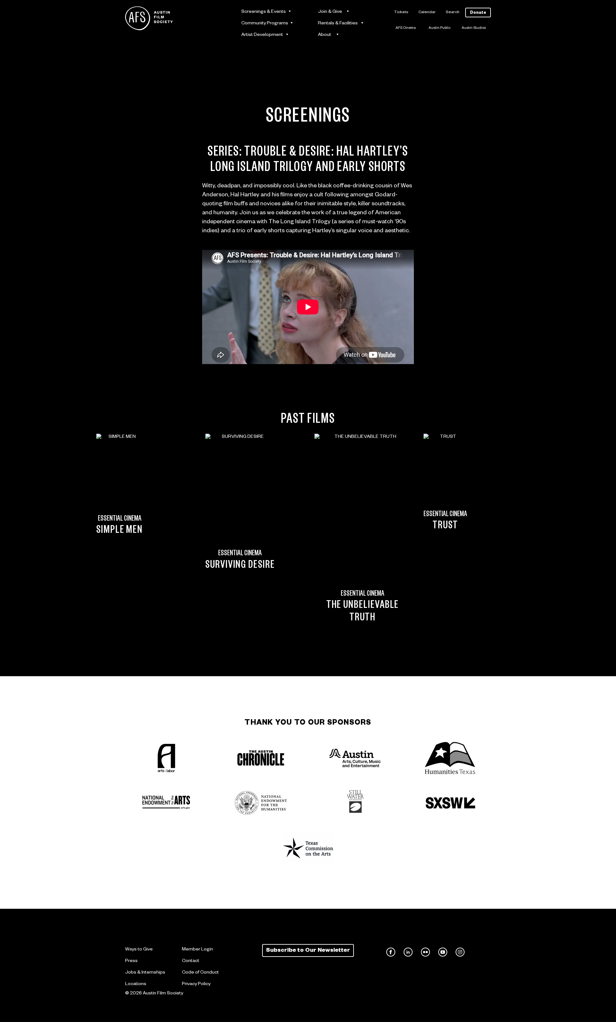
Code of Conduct (200, 972)
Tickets (401, 12)
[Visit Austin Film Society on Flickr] (425, 952)
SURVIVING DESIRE (240, 566)
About (324, 35)
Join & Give (330, 12)
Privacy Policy (196, 984)
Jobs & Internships (145, 972)
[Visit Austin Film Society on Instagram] (460, 952)
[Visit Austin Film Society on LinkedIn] (408, 952)
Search (452, 12)
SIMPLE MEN (119, 531)
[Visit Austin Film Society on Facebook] (391, 952)
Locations (135, 984)
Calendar (427, 12)
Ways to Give (139, 949)
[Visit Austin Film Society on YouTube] (443, 952)
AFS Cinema (406, 28)
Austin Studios (474, 28)
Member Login (197, 949)
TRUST (445, 527)
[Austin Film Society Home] (149, 18)
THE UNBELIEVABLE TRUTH (362, 612)
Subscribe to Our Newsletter (308, 951)
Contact (190, 961)
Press (131, 961)
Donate (478, 13)
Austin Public (439, 28)
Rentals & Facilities (338, 23)
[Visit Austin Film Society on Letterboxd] (477, 952)
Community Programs (264, 23)
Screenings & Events (263, 12)
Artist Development (262, 35)
